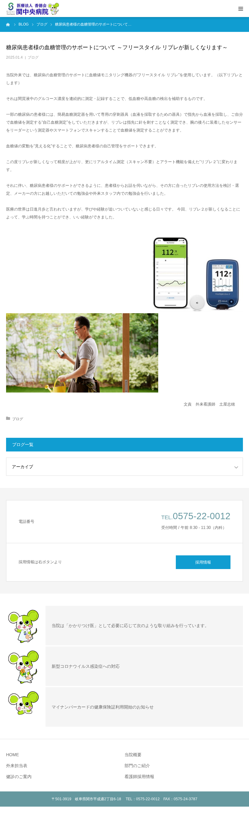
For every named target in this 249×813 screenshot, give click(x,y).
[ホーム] (8, 24)
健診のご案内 (19, 776)
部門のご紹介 (137, 765)
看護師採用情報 (139, 776)
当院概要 (133, 754)
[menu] (240, 8)
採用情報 (203, 562)
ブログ (33, 57)
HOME (12, 754)
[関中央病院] (32, 8)
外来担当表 (16, 765)
